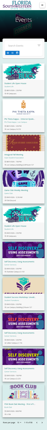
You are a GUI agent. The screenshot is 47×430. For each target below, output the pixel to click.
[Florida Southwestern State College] (20, 5)
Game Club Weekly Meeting (16, 190)
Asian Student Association (14, 158)
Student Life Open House (15, 83)
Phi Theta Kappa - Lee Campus (15, 122)
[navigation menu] (42, 5)
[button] (40, 45)
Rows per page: (11, 422)
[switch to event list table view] (12, 53)
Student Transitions (11, 300)
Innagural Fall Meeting (13, 154)
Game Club (8, 193)
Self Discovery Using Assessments (19, 261)
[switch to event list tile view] (7, 53)
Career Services (10, 265)
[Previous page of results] (37, 422)
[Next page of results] (42, 422)
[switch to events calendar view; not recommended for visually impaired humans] (17, 53)
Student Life (9, 86)
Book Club (8, 407)
